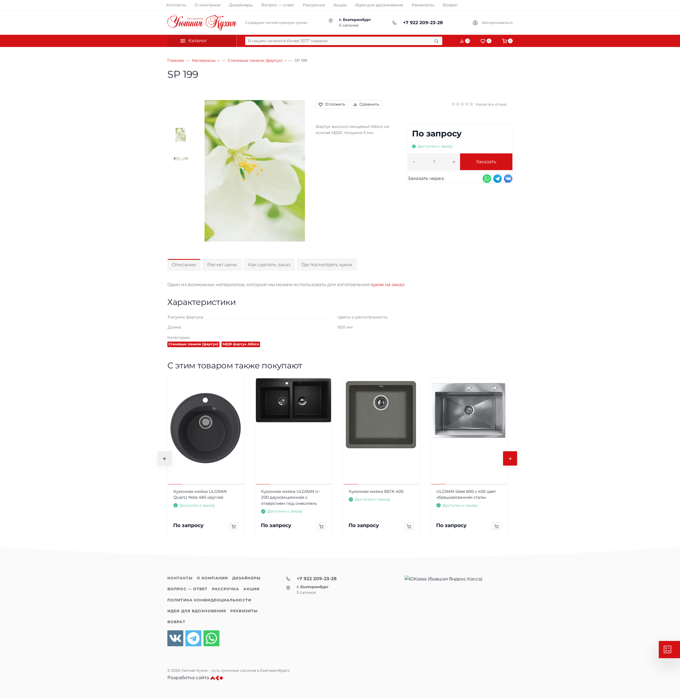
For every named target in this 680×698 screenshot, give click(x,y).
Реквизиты (244, 611)
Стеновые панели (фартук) (193, 344)
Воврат (176, 622)
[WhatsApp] (211, 638)
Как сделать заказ (269, 264)
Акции (251, 589)
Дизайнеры (246, 578)
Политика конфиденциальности (209, 600)
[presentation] (165, 458)
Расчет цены (222, 264)
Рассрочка (225, 589)
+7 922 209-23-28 (423, 22)
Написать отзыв (491, 104)
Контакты (180, 578)
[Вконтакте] (175, 638)
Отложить (335, 104)
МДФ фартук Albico (241, 344)
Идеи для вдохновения (196, 611)
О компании (212, 578)
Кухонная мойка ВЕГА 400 (376, 491)
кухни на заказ (387, 284)
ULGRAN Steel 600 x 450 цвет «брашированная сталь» (466, 494)
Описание (184, 264)
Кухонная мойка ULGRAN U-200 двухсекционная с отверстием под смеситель (290, 497)
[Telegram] (193, 638)
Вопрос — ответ (187, 589)
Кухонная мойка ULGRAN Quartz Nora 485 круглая (200, 494)
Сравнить (369, 104)
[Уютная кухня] (201, 23)
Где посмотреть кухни (326, 264)
